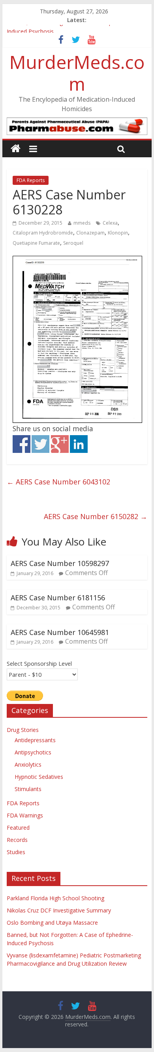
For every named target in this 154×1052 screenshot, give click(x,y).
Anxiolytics (28, 764)
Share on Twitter (40, 444)
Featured (18, 827)
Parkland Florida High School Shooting (55, 898)
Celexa (110, 223)
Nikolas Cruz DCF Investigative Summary (59, 910)
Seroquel (73, 243)
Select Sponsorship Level (39, 663)
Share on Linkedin (79, 444)
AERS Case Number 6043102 (58, 481)
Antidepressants (35, 740)
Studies (16, 852)
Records (17, 839)
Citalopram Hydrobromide (43, 232)
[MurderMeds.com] (15, 148)
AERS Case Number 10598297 (60, 563)
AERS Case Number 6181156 (58, 597)
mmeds (81, 223)
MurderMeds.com (77, 73)
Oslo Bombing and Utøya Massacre (52, 922)
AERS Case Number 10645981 (60, 632)
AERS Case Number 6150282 (95, 516)
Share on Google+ (60, 444)
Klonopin (118, 232)
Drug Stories (23, 730)
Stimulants (28, 789)
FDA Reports (31, 180)
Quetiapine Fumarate (36, 243)
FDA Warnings (25, 815)
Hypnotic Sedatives (39, 776)
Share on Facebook (21, 444)
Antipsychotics (33, 752)
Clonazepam (90, 232)
